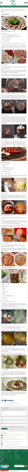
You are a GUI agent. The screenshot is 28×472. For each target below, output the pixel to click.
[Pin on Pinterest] (16, 403)
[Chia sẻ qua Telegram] (7, 400)
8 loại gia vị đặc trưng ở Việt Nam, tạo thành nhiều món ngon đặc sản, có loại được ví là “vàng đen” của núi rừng (14, 435)
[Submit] (26, 6)
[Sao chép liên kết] (12, 400)
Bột (10, 453)
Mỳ (7, 453)
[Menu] (1, 2)
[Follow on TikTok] (5, 459)
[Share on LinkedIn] (17, 403)
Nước (11, 455)
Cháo (11, 456)
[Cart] (26, 2)
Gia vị (8, 455)
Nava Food (8, 12)
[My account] (25, 2)
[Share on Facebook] (12, 403)
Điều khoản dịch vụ (16, 456)
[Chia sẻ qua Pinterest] (9, 400)
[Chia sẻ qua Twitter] (5, 400)
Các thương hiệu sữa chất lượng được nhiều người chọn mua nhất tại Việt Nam (12, 439)
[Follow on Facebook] (1, 459)
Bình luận (2, 410)
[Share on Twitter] (13, 403)
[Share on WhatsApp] (10, 403)
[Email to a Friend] (14, 403)
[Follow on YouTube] (1, 461)
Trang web (2, 423)
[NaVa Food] (13, 3)
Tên (2, 416)
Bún (7, 454)
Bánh (8, 456)
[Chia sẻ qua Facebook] (2, 400)
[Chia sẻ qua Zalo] (4, 400)
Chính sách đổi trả (16, 454)
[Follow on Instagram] (3, 459)
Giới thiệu (15, 453)
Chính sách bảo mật (16, 455)
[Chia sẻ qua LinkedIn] (11, 400)
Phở (10, 454)
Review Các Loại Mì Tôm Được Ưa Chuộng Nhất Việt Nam (10, 437)
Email (2, 420)
